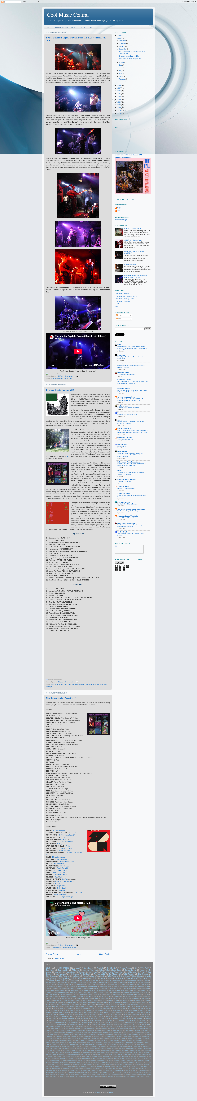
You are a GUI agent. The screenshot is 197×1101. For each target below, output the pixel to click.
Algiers (89, 978)
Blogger (111, 1092)
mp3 (78, 968)
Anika (98, 1028)
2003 (49, 1008)
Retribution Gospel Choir (133, 1058)
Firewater (138, 1040)
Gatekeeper (129, 1042)
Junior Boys (123, 1046)
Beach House (125, 976)
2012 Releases (132, 972)
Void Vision (126, 1074)
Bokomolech (115, 1008)
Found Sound (116, 970)
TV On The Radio (127, 988)
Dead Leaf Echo (125, 998)
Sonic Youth (93, 972)
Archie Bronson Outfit (125, 1028)
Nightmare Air (51, 1056)
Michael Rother (76, 1052)
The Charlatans (139, 1062)
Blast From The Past (90, 970)
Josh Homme (92, 1046)
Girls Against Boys (76, 1012)
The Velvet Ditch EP (61, 875)
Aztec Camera (55, 1030)
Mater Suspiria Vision (135, 1050)
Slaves (110, 1060)
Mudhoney (146, 1052)
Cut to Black (79, 892)
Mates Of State (147, 1050)
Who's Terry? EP (59, 872)
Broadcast (138, 1032)
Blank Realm (94, 1008)
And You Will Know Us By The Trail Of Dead (93, 990)
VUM (67, 1074)
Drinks (118, 1038)
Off (80, 1056)
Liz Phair (50, 1050)
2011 (119, 105)
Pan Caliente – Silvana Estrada (127, 504)
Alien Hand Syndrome (58, 1028)
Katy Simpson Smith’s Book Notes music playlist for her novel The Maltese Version (132, 391)
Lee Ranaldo (126, 1014)
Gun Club (56, 1044)
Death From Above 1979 (74, 1038)
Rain (60, 877)
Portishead (55, 1058)
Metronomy (67, 1052)
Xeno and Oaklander (129, 1076)
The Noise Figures (68, 1006)
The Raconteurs (59, 1066)
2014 (119, 96)
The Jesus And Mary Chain (68, 996)
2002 (92, 1026)
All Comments (122, 319)
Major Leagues (115, 1050)
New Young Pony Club (145, 1054)
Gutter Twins (87, 992)
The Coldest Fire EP (60, 870)
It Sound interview (130, 264)
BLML (63, 1030)
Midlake (93, 1052)
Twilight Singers (95, 1024)
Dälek (123, 1038)
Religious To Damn (119, 1058)
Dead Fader (146, 1036)
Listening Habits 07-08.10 (132, 229)
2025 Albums (121, 446)
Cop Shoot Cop (98, 1036)
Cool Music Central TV (122, 301)
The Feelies (67, 1064)
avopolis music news (124, 364)
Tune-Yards (73, 982)
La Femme (118, 1014)
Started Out (59, 883)
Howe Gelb (69, 1014)
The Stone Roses (109, 1066)
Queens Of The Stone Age (98, 1018)
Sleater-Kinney (137, 976)
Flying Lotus (55, 1042)
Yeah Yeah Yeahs (63, 980)
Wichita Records (64, 1076)
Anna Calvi (58, 972)
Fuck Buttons (133, 1010)
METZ (147, 992)
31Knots (117, 1026)
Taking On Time (66, 848)
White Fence (54, 1076)
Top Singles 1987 (62, 1070)
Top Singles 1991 (108, 1070)
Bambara (98, 1030)
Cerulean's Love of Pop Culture (128, 516)
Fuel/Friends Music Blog (126, 523)
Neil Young (113, 1054)
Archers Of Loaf (113, 1028)
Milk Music (49, 1016)
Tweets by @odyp (121, 220)
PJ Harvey (75, 970)
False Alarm (123, 1040)
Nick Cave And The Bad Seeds (79, 974)
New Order (127, 1054)
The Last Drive (118, 1064)
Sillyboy (85, 1020)
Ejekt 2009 (62, 1040)
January (122, 82)
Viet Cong (106, 1006)
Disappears (104, 1038)
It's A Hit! (63, 839)
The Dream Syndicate (52, 996)
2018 (119, 85)
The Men (136, 988)
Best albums (55, 684)
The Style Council (121, 1066)
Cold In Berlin (87, 1036)
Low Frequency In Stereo (68, 1050)
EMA (81, 980)
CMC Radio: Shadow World (133, 240)
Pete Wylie (133, 1056)
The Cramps (51, 1064)
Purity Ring (105, 984)
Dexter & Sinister (60, 894)
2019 (119, 38)
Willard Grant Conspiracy (93, 1076)
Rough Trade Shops (54, 1020)
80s (107, 970)
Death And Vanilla (61, 1038)
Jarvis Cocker (75, 1046)
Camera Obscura (83, 1034)
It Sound (146, 1000)
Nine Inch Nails (61, 1056)
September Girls (71, 1060)
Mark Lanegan (60, 974)
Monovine (57, 1016)
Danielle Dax (137, 1036)
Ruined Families (55, 1060)
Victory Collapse (116, 1074)
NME (119, 344)
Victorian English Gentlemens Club (101, 1074)
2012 (119, 102)
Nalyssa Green (82, 1016)
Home (48, 27)
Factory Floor (50, 984)
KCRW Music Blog (123, 502)
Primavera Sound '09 (116, 980)
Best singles (50, 970)
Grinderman (61, 988)
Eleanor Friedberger (143, 982)
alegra (119, 207)
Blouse (105, 1032)
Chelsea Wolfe (105, 998)
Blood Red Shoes (105, 1008)
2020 (119, 35)
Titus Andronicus (87, 1068)
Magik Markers (106, 1050)
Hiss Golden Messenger (88, 1044)
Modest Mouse (88, 988)
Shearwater (92, 1060)
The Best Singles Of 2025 (125, 439)
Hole (131, 1000)
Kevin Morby (146, 1046)
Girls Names (87, 1012)
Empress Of (91, 1040)
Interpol (102, 978)
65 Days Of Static (126, 1026)
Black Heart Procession (82, 1008)
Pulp (79, 1058)
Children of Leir (66, 1036)
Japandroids (116, 992)
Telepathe (148, 976)
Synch (83, 1004)
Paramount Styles (96, 1056)
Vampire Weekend (107, 1024)
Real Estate (125, 1002)
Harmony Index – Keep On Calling (128, 408)
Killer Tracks (79, 684)
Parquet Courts (71, 972)
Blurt (110, 1032)
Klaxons (65, 1048)
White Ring (123, 1006)
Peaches (133, 1016)
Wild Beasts (82, 1076)
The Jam (122, 984)
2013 (119, 99)
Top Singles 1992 (119, 1070)
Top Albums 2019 (102, 684)
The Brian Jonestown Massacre (134, 1004)
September (123, 49)
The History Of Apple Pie (59, 1022)
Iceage (101, 992)
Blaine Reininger (96, 1032)
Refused (110, 1058)
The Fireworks (75, 1064)
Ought (107, 1016)
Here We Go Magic (74, 1044)
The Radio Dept (69, 1066)
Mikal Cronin (100, 1052)
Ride (103, 994)
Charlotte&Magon (132, 1034)
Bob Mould (123, 982)
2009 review (81, 978)
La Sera (72, 1048)
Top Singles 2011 (60, 1024)
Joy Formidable (102, 1046)
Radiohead (117, 1002)
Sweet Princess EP (66, 842)
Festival (100, 968)
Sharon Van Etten (114, 988)
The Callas (138, 994)
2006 (107, 1026)
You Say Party (141, 1076)
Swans (93, 976)
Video (70, 378)
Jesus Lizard (78, 1014)
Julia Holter (68, 984)
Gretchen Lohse (97, 1012)
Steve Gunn (80, 1062)
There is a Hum (64, 850)
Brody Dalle (146, 1032)
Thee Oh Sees (130, 1022)
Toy (113, 1072)
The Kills (80, 996)
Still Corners (55, 1004)
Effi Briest (54, 1040)
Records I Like (122, 413)
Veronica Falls (102, 996)
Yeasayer (57, 1026)
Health (110, 1000)
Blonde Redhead (92, 986)
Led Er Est (121, 1048)
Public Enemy (52, 1018)
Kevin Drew (137, 1046)
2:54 (54, 1008)
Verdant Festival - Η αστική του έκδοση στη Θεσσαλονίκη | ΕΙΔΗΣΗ (130, 422)
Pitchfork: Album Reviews (126, 479)
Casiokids (99, 1034)
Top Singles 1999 (82, 1072)
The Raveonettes (98, 1022)
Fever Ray (88, 980)
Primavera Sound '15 (85, 994)
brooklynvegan (122, 451)
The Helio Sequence (86, 1064)
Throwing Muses (131, 978)
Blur (135, 990)
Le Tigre (114, 1048)
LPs (75, 833)
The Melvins (138, 1064)
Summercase (95, 1062)
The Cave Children (107, 1020)
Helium (116, 1000)
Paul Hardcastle (116, 1056)
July (120, 65)
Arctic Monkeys (103, 982)
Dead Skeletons (50, 1038)
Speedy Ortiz (116, 994)
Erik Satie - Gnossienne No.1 (126, 488)
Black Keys (120, 990)
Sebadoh (133, 1002)
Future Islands (107, 1042)
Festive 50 (131, 1040)
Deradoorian (135, 998)
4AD (59, 998)
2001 (87, 1026)
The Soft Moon (80, 1006)
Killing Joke (102, 1014)
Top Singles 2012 (72, 1024)
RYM (116, 306)
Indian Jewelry (140, 1044)
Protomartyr (104, 988)
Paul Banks (106, 1056)
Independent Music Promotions (128, 462)
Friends (125, 1010)
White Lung (117, 1024)
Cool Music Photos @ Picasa (125, 299)
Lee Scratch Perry (130, 1048)
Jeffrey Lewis (66, 947)
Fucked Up (142, 1010)
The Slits (107, 1022)
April (121, 73)
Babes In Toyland (71, 1030)
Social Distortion (138, 1060)
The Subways (131, 1066)
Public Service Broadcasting (66, 1018)
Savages (82, 972)
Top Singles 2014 (84, 1024)
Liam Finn (139, 1048)
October (122, 46)
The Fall (144, 968)
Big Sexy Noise (69, 1008)
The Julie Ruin (57, 1006)
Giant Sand (73, 992)
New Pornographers (65, 994)
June (121, 68)
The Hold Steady (99, 1064)
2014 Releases (64, 976)
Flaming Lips (57, 1000)
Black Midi (70, 684)
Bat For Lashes (71, 986)
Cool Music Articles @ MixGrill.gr (126, 296)
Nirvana (95, 980)
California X (74, 1034)
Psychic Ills (96, 994)
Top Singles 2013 (105, 1072)
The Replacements (81, 1066)
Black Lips (88, 998)
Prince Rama (63, 1058)
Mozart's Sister (137, 1052)
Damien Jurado (128, 1036)
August (121, 62)
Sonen (48, 1062)
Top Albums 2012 (145, 978)
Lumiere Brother (90, 1050)
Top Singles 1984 (133, 1068)
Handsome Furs (120, 1012)
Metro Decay (59, 1052)
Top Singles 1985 (144, 1068)
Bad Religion (81, 1030)
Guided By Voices (109, 1012)
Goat (80, 992)
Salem (63, 1020)
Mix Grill (120, 471)
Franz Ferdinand (86, 1000)
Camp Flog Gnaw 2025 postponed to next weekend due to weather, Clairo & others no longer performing (130, 454)
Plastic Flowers (142, 1056)
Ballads (62, 890)
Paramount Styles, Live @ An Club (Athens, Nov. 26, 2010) (135, 276)
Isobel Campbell (55, 1046)
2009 (119, 110)
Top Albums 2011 (54, 978)
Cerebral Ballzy (108, 1034)
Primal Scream (104, 980)
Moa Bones (109, 1052)
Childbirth (57, 1036)
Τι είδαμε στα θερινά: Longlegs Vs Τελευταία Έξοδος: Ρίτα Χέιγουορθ (130, 473)
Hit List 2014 (140, 1012)
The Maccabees (128, 1064)
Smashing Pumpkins (126, 1060)
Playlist (85, 976)
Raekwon (115, 1018)
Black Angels (113, 982)
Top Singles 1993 (131, 1070)
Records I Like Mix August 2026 (127, 414)
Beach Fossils (106, 1030)
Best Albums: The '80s (60, 27)
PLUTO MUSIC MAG (124, 429)
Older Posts (104, 954)
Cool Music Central (68, 14)
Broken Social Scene (105, 986)
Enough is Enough (66, 897)
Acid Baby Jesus (142, 1026)
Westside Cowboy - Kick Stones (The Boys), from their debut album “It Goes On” (132, 382)
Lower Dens (81, 1050)
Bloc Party (129, 990)
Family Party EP (62, 868)
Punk (77, 1018)
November (122, 43)
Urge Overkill (60, 1074)
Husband (113, 1044)
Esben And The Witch (102, 1040)
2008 (119, 113)
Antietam (104, 1028)
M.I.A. (64, 1002)
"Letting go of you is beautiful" (126, 374)
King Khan (49, 1048)
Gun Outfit (103, 1000)
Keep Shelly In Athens (90, 1014)
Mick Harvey (86, 1052)
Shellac (108, 994)
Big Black (60, 1008)
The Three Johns (142, 1066)
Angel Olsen (74, 980)
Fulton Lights (90, 1042)
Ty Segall (49, 686)
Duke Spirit (49, 1000)
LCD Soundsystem (79, 984)
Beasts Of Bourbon (118, 1030)
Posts (120, 315)
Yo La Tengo (127, 996)
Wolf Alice (138, 1006)
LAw (142, 992)
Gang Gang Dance (57, 1012)
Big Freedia (55, 1032)
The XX (99, 1006)
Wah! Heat (134, 1074)
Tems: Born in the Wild (124, 481)
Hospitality (61, 1014)
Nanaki (106, 1054)
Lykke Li (79, 988)
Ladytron (78, 1048)
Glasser (96, 1000)
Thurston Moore (50, 982)
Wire (110, 996)
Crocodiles (54, 1010)
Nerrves (120, 1054)
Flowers (48, 1042)
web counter (104, 1084)
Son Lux (147, 1060)
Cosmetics (119, 1036)
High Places (59, 984)
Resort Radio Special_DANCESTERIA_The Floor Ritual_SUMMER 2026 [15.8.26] (130, 400)
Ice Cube (132, 1044)
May (120, 70)
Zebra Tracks (147, 1006)
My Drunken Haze (86, 1054)
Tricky (124, 1072)
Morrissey (72, 1016)
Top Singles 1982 (110, 1068)
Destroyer (78, 1010)
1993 (77, 1026)
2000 (82, 1026)
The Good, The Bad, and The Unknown (131, 509)
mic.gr (119, 420)
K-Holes (130, 1046)
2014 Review (51, 998)
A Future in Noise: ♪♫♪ (125, 493)
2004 (97, 1026)
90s (101, 970)
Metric (110, 978)
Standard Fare (64, 1062)
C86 (128, 1008)
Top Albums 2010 (99, 974)
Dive (56, 877)
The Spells (99, 1066)
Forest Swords (116, 1010)
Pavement (125, 1016)
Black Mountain (82, 986)
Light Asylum (147, 1048)
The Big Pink (118, 1004)
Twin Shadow (137, 1072)
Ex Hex (147, 986)
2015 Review (75, 990)
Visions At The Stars (67, 861)
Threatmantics (77, 1068)
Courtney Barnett (130, 970)
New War (134, 1054)
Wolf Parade (118, 1076)
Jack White (108, 992)
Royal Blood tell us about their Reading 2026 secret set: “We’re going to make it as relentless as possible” (131, 348)
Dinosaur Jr (142, 990)
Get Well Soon (138, 1042)
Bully (56, 1034)
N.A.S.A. (100, 1054)
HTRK (95, 992)
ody (118, 211)
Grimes (54, 988)
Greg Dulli (48, 1044)
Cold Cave (141, 1008)
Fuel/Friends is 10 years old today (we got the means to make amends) (131, 526)
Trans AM (118, 1072)
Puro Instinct (84, 1018)
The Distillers (142, 1020)
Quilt (109, 1018)
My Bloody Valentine (51, 994)
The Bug (131, 1062)
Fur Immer (99, 1042)
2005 (102, 1026)
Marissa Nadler (72, 1002)
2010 (119, 108)
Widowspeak (73, 1076)
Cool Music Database (122, 294)
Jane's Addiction (66, 1046)
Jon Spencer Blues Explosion (130, 992)
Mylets (94, 1054)
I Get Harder (64, 866)
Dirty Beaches (145, 998)
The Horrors (109, 1064)
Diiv (96, 978)
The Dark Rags (132, 1020)
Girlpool (67, 1012)
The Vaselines (90, 1006)
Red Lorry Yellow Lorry (99, 1058)
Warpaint (102, 976)
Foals (47, 988)
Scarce (63, 1060)
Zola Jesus (66, 1026)
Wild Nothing (136, 1024)
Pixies (74, 994)
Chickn (133, 1008)
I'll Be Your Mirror (122, 1044)
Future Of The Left (119, 1042)
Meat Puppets (96, 1002)
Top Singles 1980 (141, 1022)
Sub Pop (88, 1062)
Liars (98, 984)
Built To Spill (131, 982)
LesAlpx (65, 879)
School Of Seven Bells (74, 1020)
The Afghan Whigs (128, 994)
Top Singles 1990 (96, 1070)
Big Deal (145, 1030)
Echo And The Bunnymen (134, 1038)
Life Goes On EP (59, 864)
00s (136, 968)
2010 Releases (129, 974)
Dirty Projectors (88, 1010)
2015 (119, 94)
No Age (96, 988)
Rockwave (148, 1018)
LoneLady (57, 1050)
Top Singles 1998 (71, 1072)
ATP (134, 1026)
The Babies (123, 1062)
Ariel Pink (135, 1028)
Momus (116, 1052)
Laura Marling (95, 1048)
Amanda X (79, 1028)
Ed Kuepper (146, 1038)
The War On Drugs (118, 1022)
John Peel (84, 1046)
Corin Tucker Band (109, 1036)
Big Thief (64, 684)
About (90, 27)
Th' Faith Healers (105, 1062)
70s (74, 998)
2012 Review (92, 982)
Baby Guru (80, 998)
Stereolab (72, 1062)
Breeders (95, 998)
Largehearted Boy (123, 388)
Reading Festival (86, 1058)
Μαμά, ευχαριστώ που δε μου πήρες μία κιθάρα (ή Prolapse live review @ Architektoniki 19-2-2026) (132, 431)
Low (59, 1002)
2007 (111, 1026)
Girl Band (146, 1042)
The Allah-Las (108, 1004)
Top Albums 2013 (62, 982)
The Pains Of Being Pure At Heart (111, 972)
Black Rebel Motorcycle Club (82, 1032)
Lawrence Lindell (105, 1048)
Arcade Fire (61, 986)
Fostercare (63, 1042)
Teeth (68, 846)
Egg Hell (107, 1010)
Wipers (104, 1076)
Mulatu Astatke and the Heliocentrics (55, 1054)
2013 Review (145, 984)
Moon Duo (65, 1016)
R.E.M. (110, 1002)
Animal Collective (50, 986)
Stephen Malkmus (95, 1020)
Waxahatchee (145, 988)
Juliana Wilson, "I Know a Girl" (126, 518)
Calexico (66, 1034)
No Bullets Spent (59, 831)
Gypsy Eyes (64, 1044)
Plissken (142, 970)
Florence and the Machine (61, 992)
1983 (72, 1026)
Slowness (116, 1060)
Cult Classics (139, 986)
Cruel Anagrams (63, 1010)
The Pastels (49, 1066)
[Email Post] (76, 376)
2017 (119, 88)
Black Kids (70, 1032)
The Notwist (146, 1064)
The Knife (146, 980)
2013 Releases (51, 976)
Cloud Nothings (118, 986)
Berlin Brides (128, 1030)
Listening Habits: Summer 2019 (60, 389)
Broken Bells (49, 1034)
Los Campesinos (50, 1002)
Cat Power (76, 976)
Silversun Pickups (101, 1060)
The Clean (148, 1062)
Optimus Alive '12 (98, 1016)
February (122, 79)
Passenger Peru (115, 1016)
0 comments (69, 376)
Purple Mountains (90, 684)
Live (52, 378)
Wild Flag (130, 1006)
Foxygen (77, 1000)
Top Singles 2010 (94, 1072)
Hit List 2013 (123, 1000)
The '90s (73, 27)
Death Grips (86, 1038)
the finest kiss (122, 444)
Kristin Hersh (70, 988)
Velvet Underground (76, 1074)
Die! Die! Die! (95, 1038)
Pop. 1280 (148, 1016)
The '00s (82, 27)
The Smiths (91, 1066)
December (122, 41)
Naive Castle (61, 888)
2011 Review (60, 990)
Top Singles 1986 (50, 1070)
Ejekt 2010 (70, 1040)
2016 (119, 91)
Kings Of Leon (57, 1048)
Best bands (137, 1030)
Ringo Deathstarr (138, 1018)
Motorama (129, 1052)
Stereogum (121, 355)
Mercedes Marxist (58, 857)
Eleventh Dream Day (80, 1040)
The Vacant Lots (67, 1068)
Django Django (99, 1010)
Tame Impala (91, 1004)
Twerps (130, 1072)
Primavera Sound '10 (130, 980)
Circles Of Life (122, 532)
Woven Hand (145, 1024)
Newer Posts (52, 954)
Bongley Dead (118, 1032)
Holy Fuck (53, 1014)
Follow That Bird (68, 1000)
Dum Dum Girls (63, 970)
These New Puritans (90, 996)
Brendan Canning (128, 1032)
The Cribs (58, 1064)
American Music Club (89, 1028)
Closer (74, 1036)
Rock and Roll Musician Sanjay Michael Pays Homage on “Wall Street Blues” (131, 464)
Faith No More (114, 1040)
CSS (61, 1034)
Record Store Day (126, 1018)
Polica (104, 1002)
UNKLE (53, 1074)
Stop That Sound (123, 486)
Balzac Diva (90, 1030)
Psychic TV (72, 1058)
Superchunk (75, 1004)
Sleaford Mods (142, 1002)
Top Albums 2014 (115, 974)
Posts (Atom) (59, 958)
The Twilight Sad (56, 1068)
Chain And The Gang (120, 1034)
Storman (97, 1092)
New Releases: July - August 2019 (61, 697)
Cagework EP (62, 886)
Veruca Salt (86, 1074)
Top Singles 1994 (142, 1070)
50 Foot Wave (66, 998)
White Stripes (126, 1024)
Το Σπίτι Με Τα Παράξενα (126, 397)
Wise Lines (110, 1076)
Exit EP (65, 837)
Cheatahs (141, 1034)
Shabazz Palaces (82, 1060)
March (121, 76)
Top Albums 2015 (68, 978)
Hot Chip (107, 1044)
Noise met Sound (72, 1056)
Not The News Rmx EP (66, 835)
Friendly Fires (81, 1042)
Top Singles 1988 (73, 1070)
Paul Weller (125, 1056)
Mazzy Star (51, 1052)
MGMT (98, 1050)
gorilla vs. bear (122, 406)
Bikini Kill (62, 1032)
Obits (90, 1016)
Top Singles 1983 (121, 1068)
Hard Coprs (131, 1012)
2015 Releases (113, 976)
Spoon (139, 980)
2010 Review (82, 982)
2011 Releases (143, 974)
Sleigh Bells (114, 984)
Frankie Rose (72, 1042)
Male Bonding (136, 1014)
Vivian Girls (114, 1006)
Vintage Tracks (125, 968)
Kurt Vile (110, 1014)
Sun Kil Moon (65, 1004)
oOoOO (149, 1076)
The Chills (146, 994)
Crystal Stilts (114, 998)
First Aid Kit (146, 1040)
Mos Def (122, 1052)
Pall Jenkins (86, 1056)
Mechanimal (145, 1014)
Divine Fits (111, 1038)
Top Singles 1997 (60, 1072)
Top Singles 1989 (85, 1070)
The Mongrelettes (73, 1022)
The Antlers (115, 1062)
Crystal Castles (128, 986)
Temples (99, 1004)
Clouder (80, 1036)
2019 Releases (56, 947)
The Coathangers (120, 1020)
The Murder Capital (61, 378)
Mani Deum (125, 1050)
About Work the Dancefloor (64, 881)
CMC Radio (111, 968)
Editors (48, 1040)
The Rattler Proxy (86, 1022)
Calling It (60, 844)
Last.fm (117, 304)
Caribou (93, 1034)
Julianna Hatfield (113, 1046)
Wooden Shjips (117, 996)
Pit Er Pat (140, 1016)
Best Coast (112, 990)
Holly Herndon (138, 1000)
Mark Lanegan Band (84, 1002)
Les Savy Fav (91, 984)
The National (119, 978)
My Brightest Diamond (73, 1054)
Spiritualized (55, 1062)
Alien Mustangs (70, 1028)
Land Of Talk (86, 1048)
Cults (71, 1010)
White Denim (142, 1074)
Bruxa (123, 1008)
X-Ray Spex (49, 1026)
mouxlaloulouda (123, 372)
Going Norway (62, 859)
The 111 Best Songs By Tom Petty (127, 511)
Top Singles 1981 (98, 1068)
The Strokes (130, 984)
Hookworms (99, 1044)
